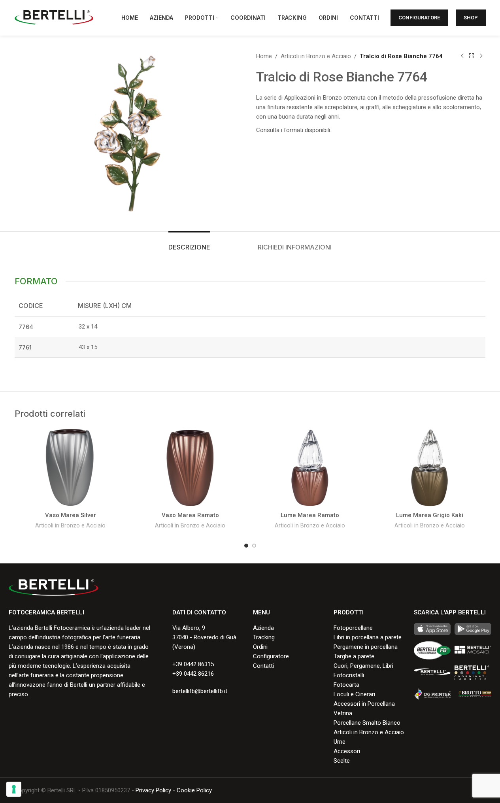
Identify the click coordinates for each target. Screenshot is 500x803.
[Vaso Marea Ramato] (190, 468)
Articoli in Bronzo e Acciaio (316, 56)
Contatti (263, 665)
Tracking (264, 637)
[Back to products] (471, 56)
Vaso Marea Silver (70, 515)
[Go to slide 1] (246, 546)
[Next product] (481, 56)
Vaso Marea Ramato (190, 515)
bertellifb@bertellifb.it (199, 691)
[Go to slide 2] (254, 546)
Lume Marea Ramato (310, 515)
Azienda (263, 627)
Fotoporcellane (353, 627)
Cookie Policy (194, 790)
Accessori (347, 751)
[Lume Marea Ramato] (310, 468)
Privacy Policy (153, 790)
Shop (471, 18)
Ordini (260, 646)
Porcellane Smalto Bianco (367, 722)
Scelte (342, 760)
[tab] (189, 243)
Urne (339, 741)
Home (264, 56)
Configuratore (419, 18)
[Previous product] (462, 56)
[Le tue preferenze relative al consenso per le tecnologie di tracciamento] (13, 789)
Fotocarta (346, 684)
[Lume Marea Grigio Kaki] (430, 468)
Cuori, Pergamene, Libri (363, 665)
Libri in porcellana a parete (368, 637)
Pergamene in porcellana (366, 646)
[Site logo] (54, 17)
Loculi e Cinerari (354, 694)
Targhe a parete (354, 656)
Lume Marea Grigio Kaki (429, 515)
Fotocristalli (349, 675)
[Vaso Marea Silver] (70, 468)
